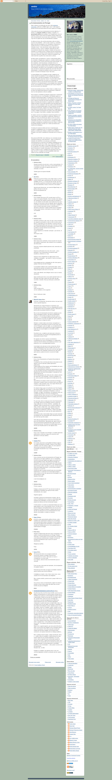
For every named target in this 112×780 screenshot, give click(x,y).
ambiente (70, 164)
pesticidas (70, 383)
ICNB (69, 319)
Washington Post (72, 719)
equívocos (70, 263)
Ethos (69, 269)
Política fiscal (71, 392)
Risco (69, 411)
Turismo (70, 436)
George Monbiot (71, 592)
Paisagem (70, 373)
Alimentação (71, 157)
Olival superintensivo (72, 365)
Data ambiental (71, 568)
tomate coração (71, 433)
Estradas (70, 267)
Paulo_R (36, 517)
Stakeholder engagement (73, 422)
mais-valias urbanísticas (73, 342)
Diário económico (72, 688)
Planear (69, 528)
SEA (69, 655)
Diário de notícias (72, 686)
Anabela (36, 440)
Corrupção (70, 226)
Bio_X (69, 475)
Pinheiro (70, 385)
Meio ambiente (71, 564)
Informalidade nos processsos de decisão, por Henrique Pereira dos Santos (75, 95)
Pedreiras (70, 379)
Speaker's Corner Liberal (73, 681)
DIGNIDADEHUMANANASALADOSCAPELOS (44, 591)
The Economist (71, 717)
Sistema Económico (72, 419)
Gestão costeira (71, 301)
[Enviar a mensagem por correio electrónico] (61, 155)
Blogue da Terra (71, 479)
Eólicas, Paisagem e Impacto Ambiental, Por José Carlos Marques (74, 104)
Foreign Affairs (71, 707)
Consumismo (71, 222)
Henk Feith (72, 726)
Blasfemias (70, 669)
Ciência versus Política (73, 209)
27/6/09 (35, 452)
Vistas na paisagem (72, 557)
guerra (69, 310)
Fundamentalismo (72, 295)
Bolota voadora (71, 481)
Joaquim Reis (73, 734)
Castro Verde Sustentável (73, 483)
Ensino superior (59, 156)
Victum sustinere (72, 553)
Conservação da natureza (73, 220)
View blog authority (71, 758)
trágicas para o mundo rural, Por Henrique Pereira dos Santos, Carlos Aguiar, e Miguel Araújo (75, 129)
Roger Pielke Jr (71, 605)
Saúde (69, 415)
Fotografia (70, 291)
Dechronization (71, 630)
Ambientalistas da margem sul (75, 461)
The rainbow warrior (72, 550)
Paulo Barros (72, 744)
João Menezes (73, 732)
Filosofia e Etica (71, 278)
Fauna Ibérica (71, 501)
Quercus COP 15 (72, 530)
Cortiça (69, 228)
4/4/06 (35, 174)
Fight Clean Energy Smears (74, 590)
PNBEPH (70, 387)
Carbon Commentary (72, 579)
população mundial (72, 396)
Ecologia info (71, 634)
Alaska (69, 155)
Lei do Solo (70, 333)
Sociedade (70, 420)
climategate (70, 211)
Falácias (70, 276)
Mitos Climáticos (72, 515)
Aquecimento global (72, 468)
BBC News (70, 700)
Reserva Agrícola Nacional (74, 407)
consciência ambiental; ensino (74, 218)
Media (69, 346)
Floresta (70, 282)
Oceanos (70, 363)
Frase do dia (71, 293)
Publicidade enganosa (73, 404)
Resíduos (70, 409)
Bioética (70, 190)
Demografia (70, 237)
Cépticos (70, 203)
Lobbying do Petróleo (72, 338)
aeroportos (70, 147)
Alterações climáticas (73, 161)
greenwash (70, 306)
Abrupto (70, 667)
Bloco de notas (71, 670)
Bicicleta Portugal (72, 473)
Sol (69, 693)
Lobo (69, 340)
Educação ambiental (72, 492)
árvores (69, 175)
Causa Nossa (71, 672)
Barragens (70, 185)
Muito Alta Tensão (72, 518)
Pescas (69, 381)
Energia (69, 254)
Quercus (70, 651)
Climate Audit (71, 581)
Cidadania (70, 205)
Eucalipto (70, 271)
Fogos (69, 286)
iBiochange (70, 635)
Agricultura (70, 149)
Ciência (69, 207)
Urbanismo (70, 438)
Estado (69, 265)
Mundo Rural (71, 355)
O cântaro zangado (72, 522)
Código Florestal (71, 215)
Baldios (69, 179)
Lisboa (69, 334)
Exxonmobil (70, 274)
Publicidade (70, 402)
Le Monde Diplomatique (73, 713)
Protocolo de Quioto (72, 398)
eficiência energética (72, 252)
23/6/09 (35, 438)
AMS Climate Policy (72, 573)
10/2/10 (35, 481)
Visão (69, 695)
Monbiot (70, 351)
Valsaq (69, 552)
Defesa (69, 235)
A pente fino (70, 665)
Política (69, 388)
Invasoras (70, 325)
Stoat (69, 611)
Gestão (69, 297)
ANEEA (70, 462)
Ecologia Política (72, 244)
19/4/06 (35, 428)
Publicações (71, 400)
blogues (70, 194)
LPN (69, 644)
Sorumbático (71, 679)
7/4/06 (35, 236)
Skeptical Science (72, 609)
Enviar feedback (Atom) (39, 665)
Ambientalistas (71, 459)
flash (69, 280)
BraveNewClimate (72, 577)
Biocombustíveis (72, 186)
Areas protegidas (72, 171)
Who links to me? (71, 770)
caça (69, 200)
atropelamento (71, 177)
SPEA (69, 656)
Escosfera (70, 498)
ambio (34, 6)
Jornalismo (70, 327)
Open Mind (70, 600)
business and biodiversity (73, 196)
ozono (69, 371)
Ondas (69, 524)
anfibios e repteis (72, 464)
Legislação (70, 331)
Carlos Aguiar (73, 723)
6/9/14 (35, 588)
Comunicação (71, 217)
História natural (71, 314)
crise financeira (71, 232)
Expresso (70, 690)
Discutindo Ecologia (72, 490)
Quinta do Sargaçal (72, 533)
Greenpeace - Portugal (73, 505)
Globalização (71, 302)
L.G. (71, 736)
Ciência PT (70, 626)
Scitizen (70, 607)
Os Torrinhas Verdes (72, 526)
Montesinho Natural (72, 516)
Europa (69, 272)
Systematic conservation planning (75, 613)
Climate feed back (72, 585)
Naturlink (70, 649)
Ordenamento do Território (74, 366)
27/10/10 (36, 529)
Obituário (70, 361)
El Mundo (70, 704)
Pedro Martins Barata (74, 750)
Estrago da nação (72, 499)
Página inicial (48, 662)
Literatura (70, 336)
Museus (70, 357)
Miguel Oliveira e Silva (75, 742)
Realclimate (70, 602)
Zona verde (70, 559)
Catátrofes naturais (72, 201)
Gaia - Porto (70, 503)
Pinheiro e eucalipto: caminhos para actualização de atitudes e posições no (75, 117)
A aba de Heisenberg (72, 663)
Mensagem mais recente (34, 662)
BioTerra (70, 477)
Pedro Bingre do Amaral (75, 748)
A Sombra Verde (71, 455)
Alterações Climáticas (73, 457)
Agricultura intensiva (72, 151)
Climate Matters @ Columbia (74, 586)
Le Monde (70, 711)
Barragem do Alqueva (73, 181)
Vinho (69, 442)
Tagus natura (71, 658)
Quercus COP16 (71, 531)
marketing (70, 344)
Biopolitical (70, 575)
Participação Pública (72, 375)
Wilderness (70, 444)
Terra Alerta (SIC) (72, 548)
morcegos (70, 353)
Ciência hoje (71, 624)
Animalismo (70, 166)
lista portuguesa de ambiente (76, 41)
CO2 (69, 213)
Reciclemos (70, 537)
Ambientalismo (71, 163)
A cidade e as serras (72, 453)
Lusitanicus (70, 511)
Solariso (70, 542)
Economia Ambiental (72, 248)
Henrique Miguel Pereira (75, 728)
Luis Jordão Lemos (74, 738)
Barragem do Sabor (72, 183)
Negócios (70, 359)
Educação (70, 250)
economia (70, 246)
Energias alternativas (72, 257)
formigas (70, 289)
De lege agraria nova (72, 566)
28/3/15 (35, 654)
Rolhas (69, 413)
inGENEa (70, 507)
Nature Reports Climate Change (75, 598)
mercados (70, 350)
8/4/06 (35, 354)
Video (69, 440)
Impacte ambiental (72, 321)
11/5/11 (35, 549)
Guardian (70, 709)
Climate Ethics (71, 583)
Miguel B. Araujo (38, 299)
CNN (69, 702)
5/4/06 (35, 216)
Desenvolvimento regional (73, 239)
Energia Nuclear (71, 255)
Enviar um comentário (35, 657)
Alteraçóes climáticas (73, 159)
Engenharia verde (72, 496)
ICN (69, 317)
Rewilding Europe (72, 603)
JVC (35, 176)
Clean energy (71, 484)
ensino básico (71, 259)
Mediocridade (71, 348)
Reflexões (70, 405)
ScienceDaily (71, 653)
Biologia (70, 192)
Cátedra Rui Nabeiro (72, 628)
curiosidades (71, 233)
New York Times (71, 715)
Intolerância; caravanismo (73, 323)
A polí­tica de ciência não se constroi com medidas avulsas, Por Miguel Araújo (75, 140)
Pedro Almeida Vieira (74, 746)
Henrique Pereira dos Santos (76, 730)
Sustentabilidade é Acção (73, 546)
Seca (69, 417)
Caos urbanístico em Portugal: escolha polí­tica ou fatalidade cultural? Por (75, 112)
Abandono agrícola (72, 146)
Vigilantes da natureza (73, 555)
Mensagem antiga (60, 662)
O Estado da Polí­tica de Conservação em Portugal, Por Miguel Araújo (75, 100)
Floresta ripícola (71, 284)
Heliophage (70, 596)
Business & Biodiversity (73, 622)
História (69, 312)
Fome (69, 287)
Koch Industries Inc (72, 329)
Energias (70, 494)
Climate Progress (72, 588)
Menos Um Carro (72, 513)
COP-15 (70, 224)
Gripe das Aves (71, 308)
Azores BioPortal (72, 620)
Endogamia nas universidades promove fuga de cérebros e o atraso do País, (74, 121)
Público (69, 692)
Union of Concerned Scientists (75, 615)
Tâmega (70, 427)
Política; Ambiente (72, 394)
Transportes (70, 434)
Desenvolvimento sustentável (74, 241)
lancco (35, 552)
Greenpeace (70, 304)
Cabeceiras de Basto (72, 198)
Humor (69, 316)
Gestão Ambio (71, 299)
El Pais (69, 706)
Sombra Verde (71, 544)
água (69, 153)
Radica (69, 535)
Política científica (72, 390)
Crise (69, 230)
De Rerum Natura (72, 674)
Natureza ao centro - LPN (73, 520)
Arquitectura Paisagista (73, 173)
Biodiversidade (71, 188)
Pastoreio (70, 377)
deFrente (70, 632)
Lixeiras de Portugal (72, 509)
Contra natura (71, 486)
